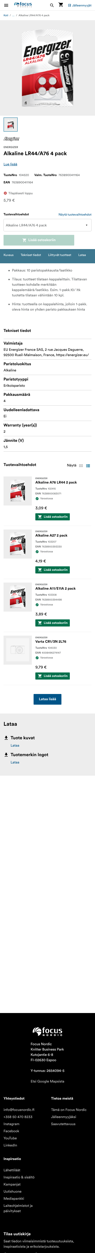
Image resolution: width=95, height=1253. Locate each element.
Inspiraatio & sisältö (19, 1177)
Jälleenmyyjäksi (63, 1117)
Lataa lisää (47, 699)
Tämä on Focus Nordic (69, 1110)
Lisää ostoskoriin (42, 240)
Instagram (11, 1124)
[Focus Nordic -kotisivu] (23, 5)
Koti (6, 15)
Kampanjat (12, 1184)
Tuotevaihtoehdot (16, 214)
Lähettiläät (12, 1170)
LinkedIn (10, 1145)
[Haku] (52, 5)
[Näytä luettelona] (87, 465)
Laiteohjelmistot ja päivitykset (18, 1208)
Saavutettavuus (63, 1124)
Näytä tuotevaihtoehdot (75, 214)
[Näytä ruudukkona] (80, 465)
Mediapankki (14, 1198)
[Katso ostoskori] (60, 5)
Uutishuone (12, 1191)
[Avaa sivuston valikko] (9, 5)
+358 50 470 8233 (18, 1117)
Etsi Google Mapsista (47, 1081)
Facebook (11, 1131)
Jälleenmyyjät (81, 5)
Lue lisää (10, 164)
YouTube (10, 1138)
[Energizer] (11, 139)
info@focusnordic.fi (19, 1110)
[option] (11, 124)
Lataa (15, 745)
